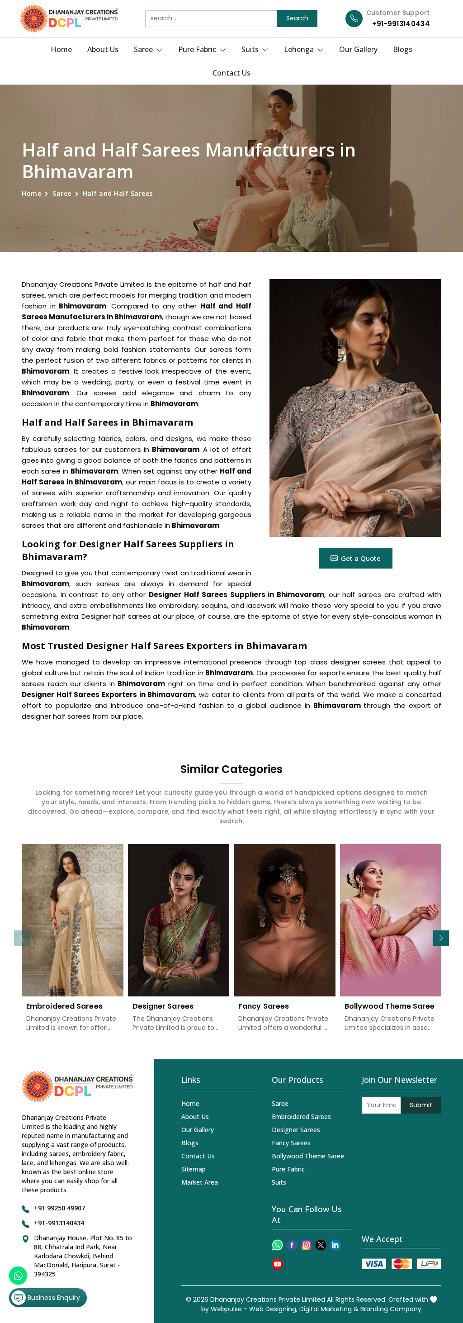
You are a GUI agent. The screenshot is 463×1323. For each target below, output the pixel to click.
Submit (421, 1105)
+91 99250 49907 (59, 1208)
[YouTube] (277, 1264)
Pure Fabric (198, 49)
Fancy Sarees (263, 1006)
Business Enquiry (53, 1297)
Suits (250, 49)
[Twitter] (320, 1245)
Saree (144, 49)
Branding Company (390, 1309)
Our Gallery (358, 49)
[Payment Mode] (401, 1264)
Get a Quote (361, 558)
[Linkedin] (335, 1245)
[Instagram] (306, 1245)
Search (297, 18)
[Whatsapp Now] (18, 1275)
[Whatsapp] (277, 1245)
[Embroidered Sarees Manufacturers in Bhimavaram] (72, 920)
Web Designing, (273, 1309)
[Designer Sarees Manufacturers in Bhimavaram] (179, 920)
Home (61, 49)
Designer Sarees (163, 1006)
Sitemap (193, 1169)
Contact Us (231, 73)
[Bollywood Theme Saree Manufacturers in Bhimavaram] (391, 920)
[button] (441, 938)
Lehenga (300, 49)
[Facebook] (292, 1245)
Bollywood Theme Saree (390, 1006)
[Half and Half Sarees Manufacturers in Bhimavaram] (355, 408)
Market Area (199, 1182)
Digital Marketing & (329, 1309)
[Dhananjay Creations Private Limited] (69, 19)
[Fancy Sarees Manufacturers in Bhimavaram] (284, 920)
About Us (102, 49)
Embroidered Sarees (64, 1006)
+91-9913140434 (401, 23)
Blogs (402, 49)
